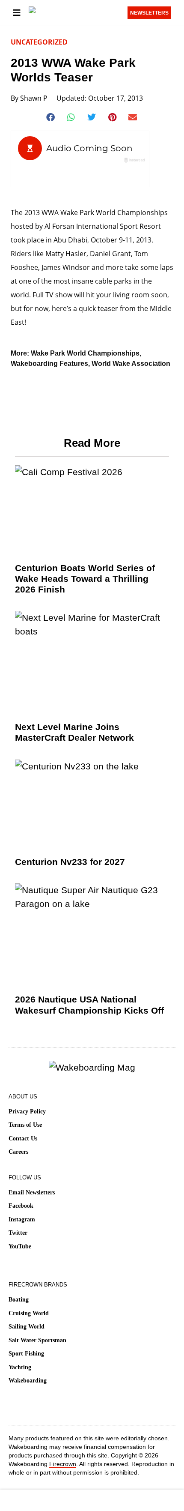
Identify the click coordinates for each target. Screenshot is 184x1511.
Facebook (21, 1206)
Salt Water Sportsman (37, 1340)
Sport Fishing (26, 1353)
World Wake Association (131, 363)
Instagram (22, 1219)
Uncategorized (39, 42)
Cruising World (29, 1313)
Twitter (18, 1233)
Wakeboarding (28, 1380)
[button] (51, 117)
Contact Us (23, 1138)
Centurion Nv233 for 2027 (70, 862)
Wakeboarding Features (49, 363)
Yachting (20, 1367)
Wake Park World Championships (85, 353)
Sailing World (27, 1326)
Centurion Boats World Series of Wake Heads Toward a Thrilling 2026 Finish (85, 578)
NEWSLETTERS (149, 13)
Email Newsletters (32, 1192)
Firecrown (62, 1463)
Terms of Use (25, 1125)
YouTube (20, 1246)
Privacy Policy (27, 1111)
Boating (19, 1299)
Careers (18, 1152)
